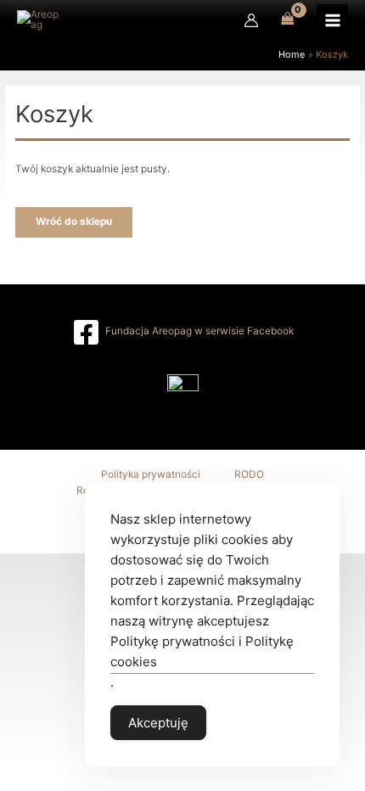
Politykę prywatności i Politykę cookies (202, 651)
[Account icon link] (251, 20)
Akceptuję (158, 723)
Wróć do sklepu (74, 221)
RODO (249, 474)
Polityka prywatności (150, 474)
